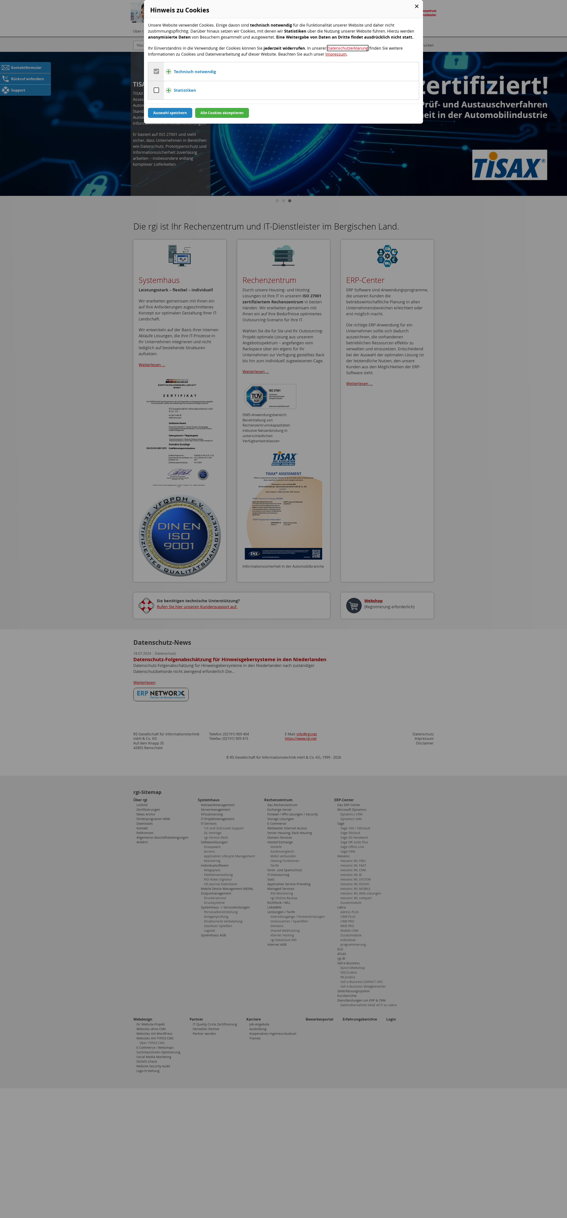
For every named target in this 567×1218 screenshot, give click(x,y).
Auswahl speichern (170, 112)
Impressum (336, 54)
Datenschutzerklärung (347, 48)
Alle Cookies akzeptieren (222, 112)
